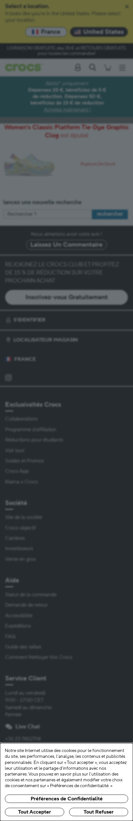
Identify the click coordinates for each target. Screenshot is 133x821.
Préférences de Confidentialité (67, 799)
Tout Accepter (34, 812)
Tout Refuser (99, 812)
